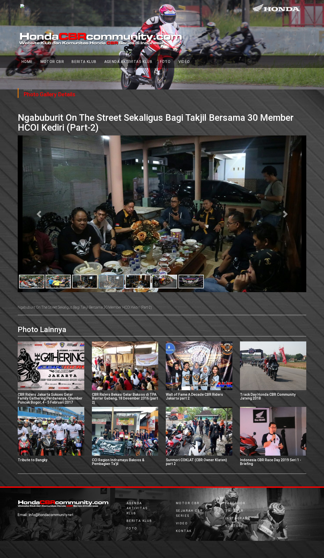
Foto (165, 62)
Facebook (235, 503)
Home (29, 61)
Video (182, 523)
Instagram (236, 518)
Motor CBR (188, 503)
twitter (234, 511)
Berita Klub (84, 62)
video (184, 62)
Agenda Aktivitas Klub (128, 62)
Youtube (234, 526)
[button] (39, 213)
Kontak (184, 531)
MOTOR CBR (52, 62)
